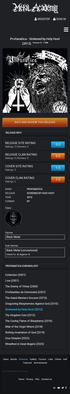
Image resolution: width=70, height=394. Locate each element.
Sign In (61, 19)
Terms (21, 379)
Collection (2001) (15, 274)
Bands (14, 359)
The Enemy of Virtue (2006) (21, 286)
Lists (50, 359)
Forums (42, 359)
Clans (5, 359)
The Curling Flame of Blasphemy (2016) (28, 321)
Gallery (33, 359)
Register (43, 19)
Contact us (46, 379)
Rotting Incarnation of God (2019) (25, 332)
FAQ (37, 379)
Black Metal (13, 237)
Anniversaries (40, 362)
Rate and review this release (35, 122)
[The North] (13, 218)
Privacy (29, 379)
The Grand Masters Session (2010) (26, 298)
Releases (23, 359)
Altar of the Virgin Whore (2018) (24, 326)
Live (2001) (12, 280)
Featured (27, 362)
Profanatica (34, 189)
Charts (58, 359)
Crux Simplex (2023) (17, 338)
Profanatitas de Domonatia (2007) (25, 292)
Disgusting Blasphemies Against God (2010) (31, 303)
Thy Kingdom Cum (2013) (20, 315)
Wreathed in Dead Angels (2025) (24, 344)
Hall (65, 359)
